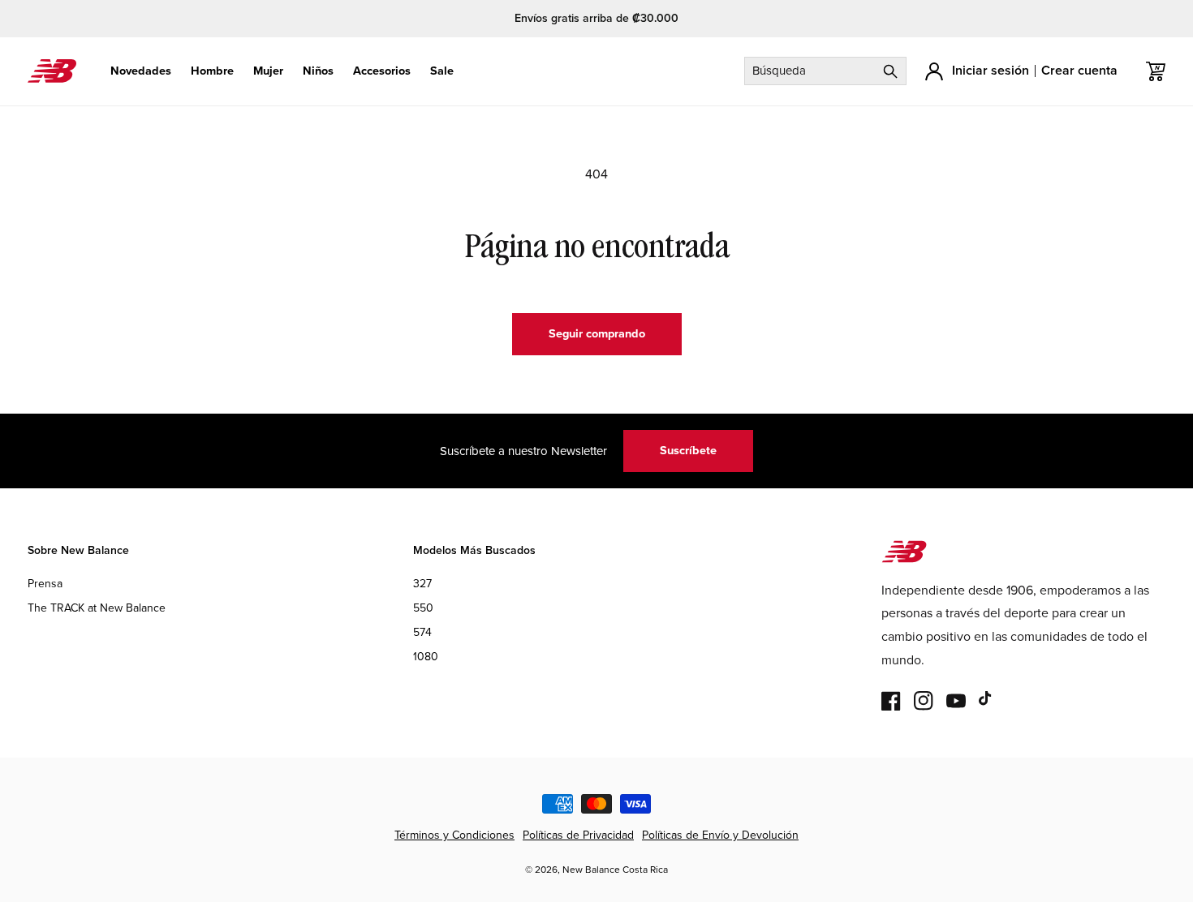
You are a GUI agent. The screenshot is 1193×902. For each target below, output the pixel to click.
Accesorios (382, 71)
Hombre (212, 71)
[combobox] (825, 71)
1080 (425, 657)
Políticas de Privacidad (578, 835)
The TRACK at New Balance (97, 607)
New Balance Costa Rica (615, 869)
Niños (318, 71)
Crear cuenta (1079, 70)
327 (422, 583)
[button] (141, 71)
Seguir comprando (597, 333)
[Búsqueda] (890, 71)
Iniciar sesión (990, 70)
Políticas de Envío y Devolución (720, 835)
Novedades (140, 71)
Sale (442, 71)
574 (422, 633)
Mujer (268, 71)
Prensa (45, 583)
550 (423, 607)
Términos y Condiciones (454, 835)
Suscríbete (688, 450)
